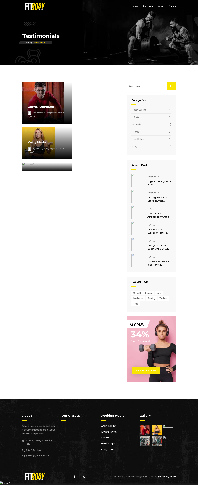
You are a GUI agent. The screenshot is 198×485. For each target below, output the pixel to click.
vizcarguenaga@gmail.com (49, 113)
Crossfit (137, 124)
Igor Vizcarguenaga (167, 476)
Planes (172, 6)
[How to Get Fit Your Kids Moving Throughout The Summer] (138, 260)
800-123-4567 (33, 450)
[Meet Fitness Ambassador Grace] (138, 212)
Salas (161, 6)
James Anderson (41, 107)
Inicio (135, 6)
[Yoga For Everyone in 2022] (138, 180)
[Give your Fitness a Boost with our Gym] (138, 244)
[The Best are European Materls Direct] (138, 228)
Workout (163, 298)
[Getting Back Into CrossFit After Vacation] (138, 196)
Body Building (139, 110)
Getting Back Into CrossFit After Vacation (157, 200)
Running (151, 298)
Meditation (138, 139)
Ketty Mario (37, 142)
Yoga (135, 146)
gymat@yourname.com (38, 455)
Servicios (148, 6)
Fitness (137, 132)
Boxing (136, 117)
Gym (159, 293)
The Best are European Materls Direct (157, 232)
